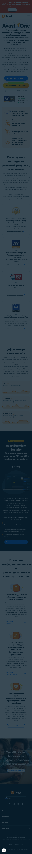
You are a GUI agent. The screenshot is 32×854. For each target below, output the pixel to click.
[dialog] (16, 427)
